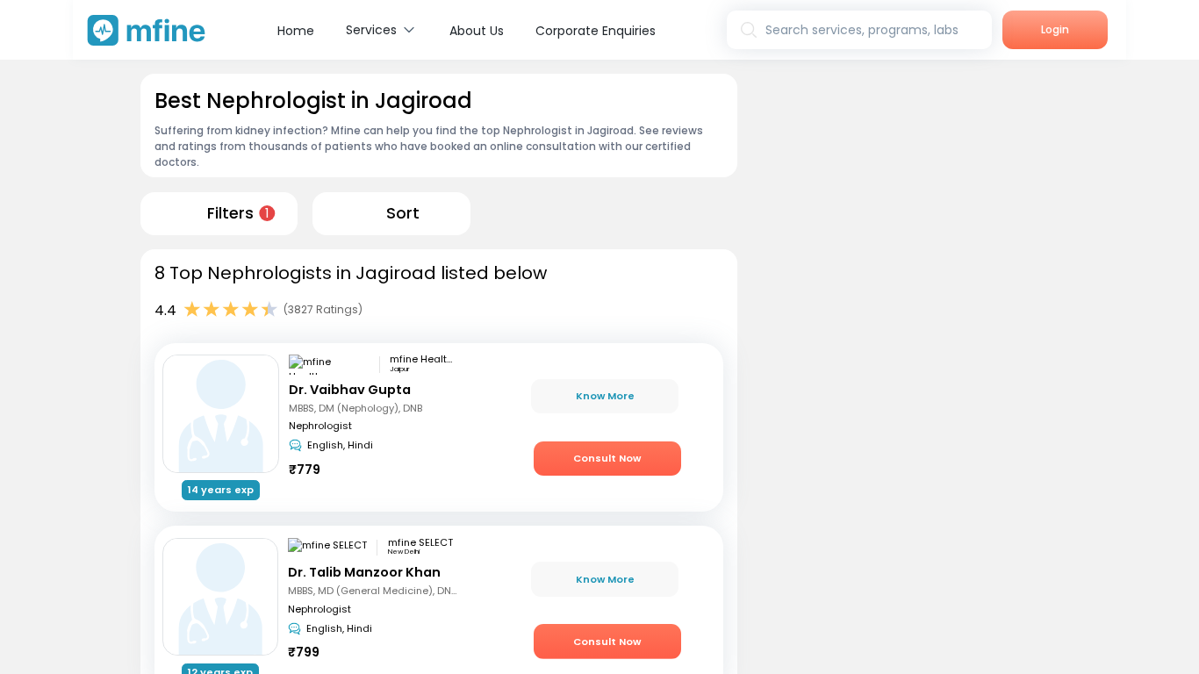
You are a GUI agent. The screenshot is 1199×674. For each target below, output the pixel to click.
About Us (476, 30)
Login (1055, 29)
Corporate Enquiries (595, 30)
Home (295, 30)
